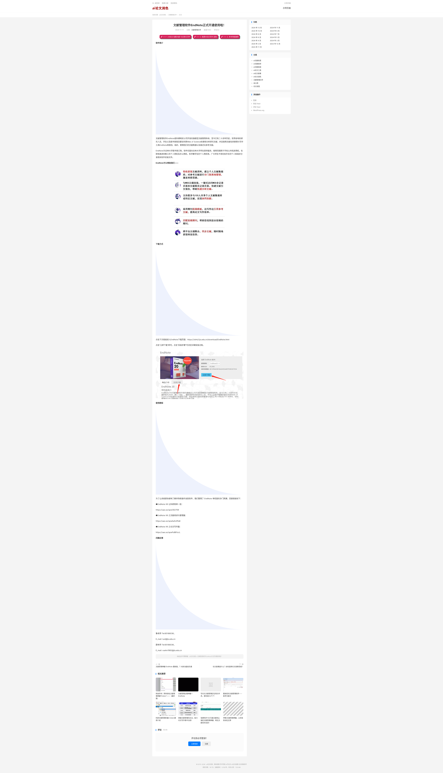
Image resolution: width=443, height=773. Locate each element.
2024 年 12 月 (256, 28)
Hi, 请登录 (156, 3)
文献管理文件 (172, 15)
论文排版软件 (242, 764)
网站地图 (217, 764)
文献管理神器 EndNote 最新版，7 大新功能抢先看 (174, 667)
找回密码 (174, 3)
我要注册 (165, 3)
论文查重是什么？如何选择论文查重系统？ (228, 667)
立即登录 (194, 744)
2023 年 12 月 (275, 44)
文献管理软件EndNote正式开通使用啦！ (199, 25)
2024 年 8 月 (256, 34)
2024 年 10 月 (256, 31)
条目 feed (256, 104)
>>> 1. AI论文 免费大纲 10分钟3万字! (176, 37)
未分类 (255, 83)
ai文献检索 (257, 60)
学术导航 (222, 764)
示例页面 (287, 8)
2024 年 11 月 (275, 28)
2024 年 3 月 (275, 41)
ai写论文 (228, 764)
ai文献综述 (257, 64)
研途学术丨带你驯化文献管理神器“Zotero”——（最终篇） (165, 696)
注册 (206, 744)
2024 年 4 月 (256, 41)
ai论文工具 (257, 70)
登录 (254, 100)
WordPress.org (258, 110)
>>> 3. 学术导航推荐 (231, 37)
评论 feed (256, 107)
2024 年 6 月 (256, 37)
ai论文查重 (257, 73)
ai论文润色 (160, 8)
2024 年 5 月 (275, 37)
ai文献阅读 (257, 67)
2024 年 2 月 (256, 44)
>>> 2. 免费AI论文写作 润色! (206, 37)
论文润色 (256, 86)
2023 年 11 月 (256, 47)
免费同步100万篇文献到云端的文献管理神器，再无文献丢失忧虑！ (210, 720)
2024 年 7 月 (274, 34)
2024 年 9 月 (275, 31)
